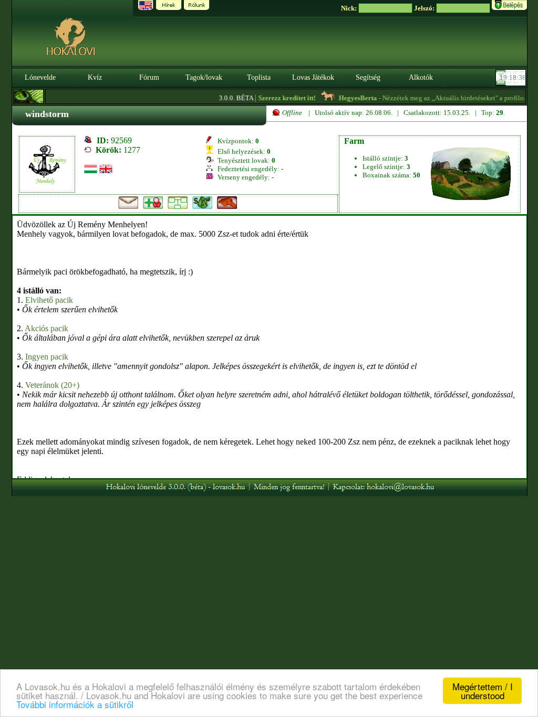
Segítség (368, 77)
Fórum (149, 77)
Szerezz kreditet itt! (280, 98)
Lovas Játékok (313, 77)
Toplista (259, 77)
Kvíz (95, 77)
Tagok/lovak (203, 77)
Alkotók (421, 77)
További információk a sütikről (74, 704)
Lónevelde (40, 77)
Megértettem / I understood (482, 691)
